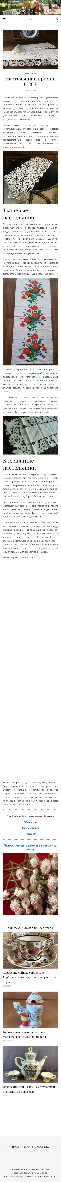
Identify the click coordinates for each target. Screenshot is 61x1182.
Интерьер (31, 73)
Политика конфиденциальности (40, 1176)
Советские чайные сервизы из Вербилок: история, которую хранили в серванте (29, 977)
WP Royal (20, 1176)
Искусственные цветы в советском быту (30, 847)
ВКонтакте (30, 822)
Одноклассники (30, 827)
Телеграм (30, 833)
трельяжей (35, 373)
